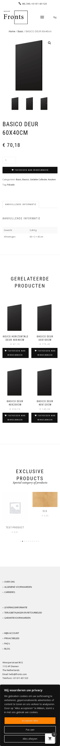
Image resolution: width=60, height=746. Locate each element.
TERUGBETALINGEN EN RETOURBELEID (23, 612)
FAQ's (7, 643)
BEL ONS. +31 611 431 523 (34, 3)
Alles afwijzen (30, 738)
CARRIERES (9, 592)
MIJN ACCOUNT (11, 633)
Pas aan (30, 729)
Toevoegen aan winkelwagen (31, 170)
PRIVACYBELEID (11, 638)
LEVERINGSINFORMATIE (15, 607)
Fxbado (11, 184)
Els (16, 511)
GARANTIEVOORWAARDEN (17, 617)
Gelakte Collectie (38, 179)
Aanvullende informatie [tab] (20, 204)
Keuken (52, 179)
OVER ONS (9, 581)
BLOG (7, 648)
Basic (20, 31)
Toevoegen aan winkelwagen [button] (17, 353)
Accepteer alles (30, 720)
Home (12, 31)
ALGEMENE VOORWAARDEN (18, 586)
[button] (49, 43)
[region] (30, 715)
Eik (46, 511)
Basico (25, 179)
